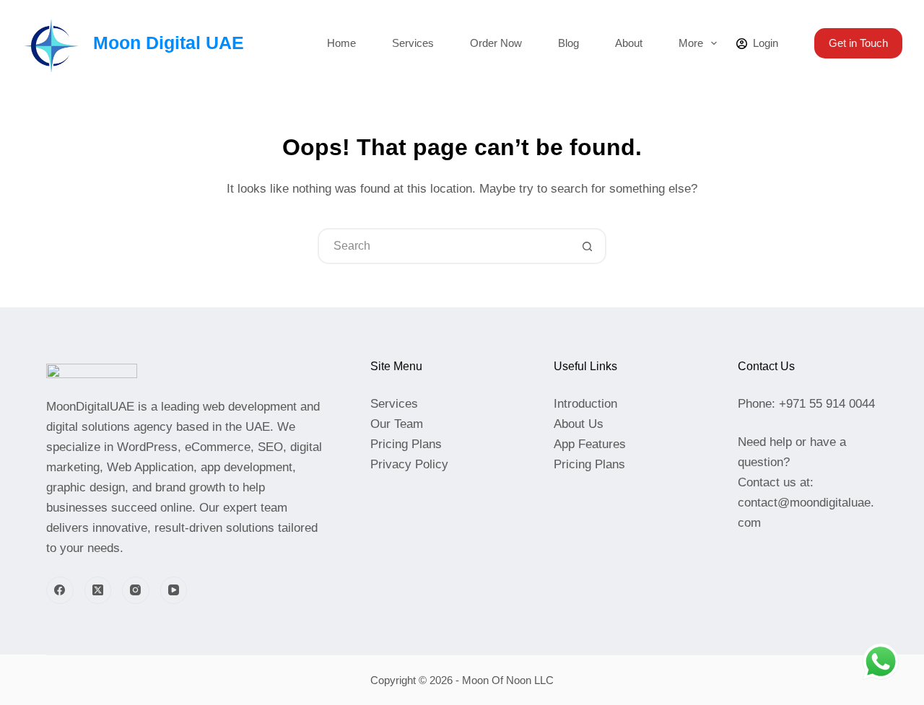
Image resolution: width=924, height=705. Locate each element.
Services (413, 43)
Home (341, 43)
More (691, 43)
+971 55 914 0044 (825, 404)
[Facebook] (60, 590)
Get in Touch (858, 43)
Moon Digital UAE (168, 42)
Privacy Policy (409, 464)
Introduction (585, 404)
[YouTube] (174, 590)
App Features (590, 444)
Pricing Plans (406, 444)
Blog (568, 43)
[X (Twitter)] (98, 590)
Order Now (496, 43)
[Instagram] (135, 590)
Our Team (396, 424)
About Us (578, 424)
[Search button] (587, 246)
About (628, 43)
